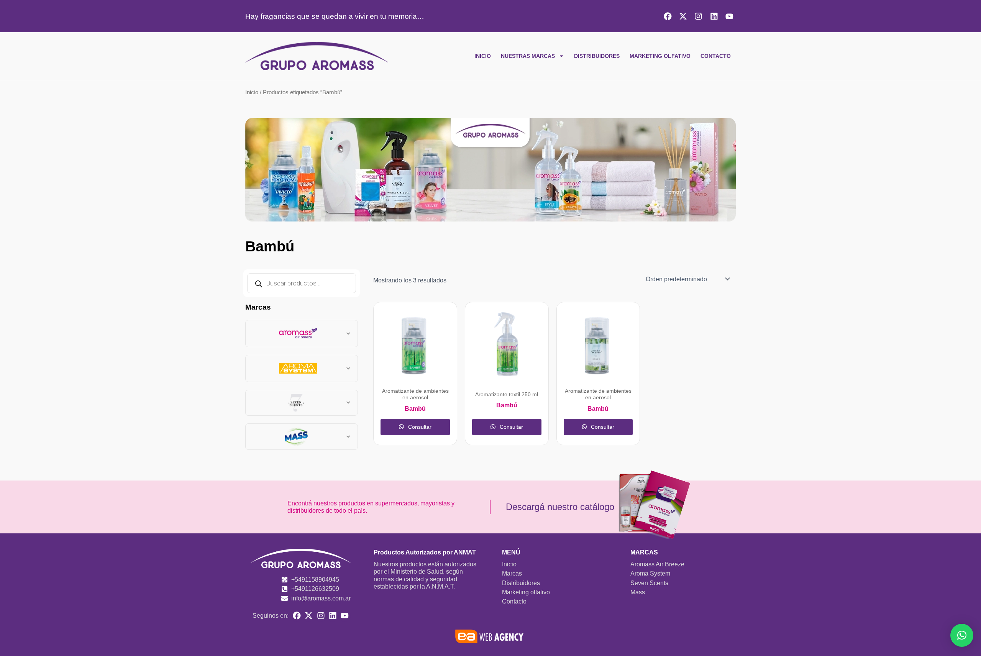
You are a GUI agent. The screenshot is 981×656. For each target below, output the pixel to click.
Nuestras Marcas (528, 56)
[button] (961, 635)
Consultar (419, 427)
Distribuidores (597, 56)
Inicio (482, 56)
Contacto (715, 56)
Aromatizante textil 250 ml (506, 394)
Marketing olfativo (660, 56)
